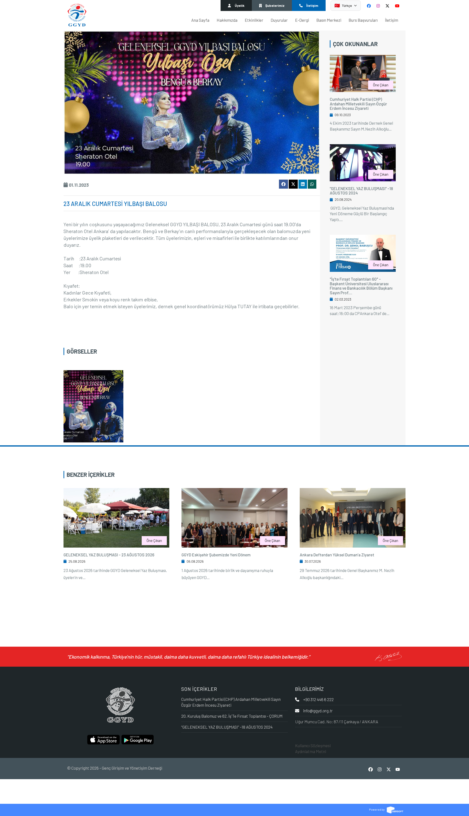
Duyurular (279, 20)
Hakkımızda (227, 20)
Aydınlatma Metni (310, 751)
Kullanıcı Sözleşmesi (313, 745)
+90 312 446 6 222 (318, 699)
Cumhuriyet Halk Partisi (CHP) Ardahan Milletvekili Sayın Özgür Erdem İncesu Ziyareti (358, 104)
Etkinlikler (254, 20)
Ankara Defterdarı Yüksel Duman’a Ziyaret (337, 554)
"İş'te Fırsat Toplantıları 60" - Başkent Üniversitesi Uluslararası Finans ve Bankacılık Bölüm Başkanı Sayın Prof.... (361, 285)
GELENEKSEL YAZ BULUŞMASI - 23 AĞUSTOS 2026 (109, 554)
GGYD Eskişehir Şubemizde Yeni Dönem (216, 554)
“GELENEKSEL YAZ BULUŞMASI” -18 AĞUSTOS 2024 (361, 190)
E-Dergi (302, 20)
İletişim (391, 20)
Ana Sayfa (200, 20)
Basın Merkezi (328, 20)
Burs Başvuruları (363, 20)
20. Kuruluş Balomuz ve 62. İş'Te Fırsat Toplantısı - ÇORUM (232, 716)
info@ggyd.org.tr (318, 710)
